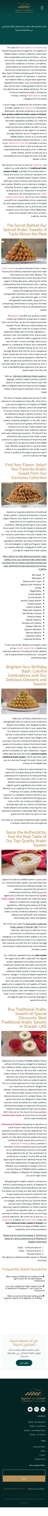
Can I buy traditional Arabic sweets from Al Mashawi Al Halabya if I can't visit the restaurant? (25, 1288)
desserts (15, 316)
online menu (31, 1220)
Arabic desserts (34, 96)
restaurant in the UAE (19, 143)
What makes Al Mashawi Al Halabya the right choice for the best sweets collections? (25, 1278)
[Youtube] (30, 1409)
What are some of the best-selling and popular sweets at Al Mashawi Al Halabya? (23, 1297)
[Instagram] (36, 1409)
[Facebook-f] (43, 1409)
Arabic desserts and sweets (30, 47)
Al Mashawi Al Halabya (29, 1141)
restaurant (29, 108)
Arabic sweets (8, 268)
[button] (24, 1278)
